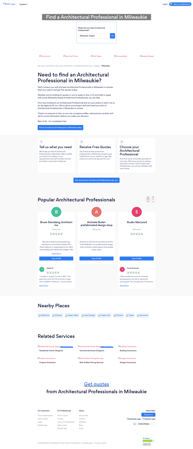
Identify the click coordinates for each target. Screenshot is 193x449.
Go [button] (112, 35)
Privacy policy (100, 443)
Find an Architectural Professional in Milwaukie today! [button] (60, 127)
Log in (165, 4)
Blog (81, 425)
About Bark (83, 415)
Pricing (60, 419)
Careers (82, 419)
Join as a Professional (65, 422)
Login (40, 422)
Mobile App (42, 425)
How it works (43, 419)
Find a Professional (45, 415)
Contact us (148, 414)
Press (81, 428)
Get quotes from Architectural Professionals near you (96, 180)
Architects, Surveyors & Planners (59, 66)
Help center (62, 425)
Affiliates (82, 422)
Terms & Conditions (73, 443)
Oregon (97, 66)
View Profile (56, 258)
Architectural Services (83, 66)
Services (41, 66)
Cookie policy (87, 443)
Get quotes (96, 384)
